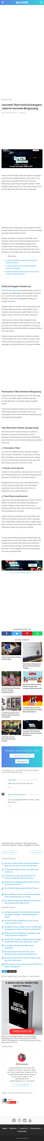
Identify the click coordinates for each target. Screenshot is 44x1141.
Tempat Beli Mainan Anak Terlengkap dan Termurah (21, 871)
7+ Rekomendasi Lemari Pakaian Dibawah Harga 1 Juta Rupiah (21, 267)
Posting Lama (36, 852)
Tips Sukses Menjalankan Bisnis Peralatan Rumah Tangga (32, 666)
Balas (9, 787)
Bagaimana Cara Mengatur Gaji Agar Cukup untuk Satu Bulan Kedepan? (22, 934)
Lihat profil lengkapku (22, 1085)
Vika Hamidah (23, 1064)
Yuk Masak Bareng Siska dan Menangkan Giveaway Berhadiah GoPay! (32, 710)
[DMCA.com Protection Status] (9, 972)
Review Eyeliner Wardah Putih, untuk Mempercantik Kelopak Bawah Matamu (20, 953)
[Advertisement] (22, 22)
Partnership (22, 1131)
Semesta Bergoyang (10, 290)
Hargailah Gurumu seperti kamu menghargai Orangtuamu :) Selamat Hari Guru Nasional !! (23, 928)
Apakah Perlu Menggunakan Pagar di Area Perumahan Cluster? (21, 883)
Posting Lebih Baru (9, 852)
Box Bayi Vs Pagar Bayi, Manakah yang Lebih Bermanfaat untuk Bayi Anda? (22, 902)
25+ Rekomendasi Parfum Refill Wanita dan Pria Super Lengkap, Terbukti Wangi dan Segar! (22, 914)
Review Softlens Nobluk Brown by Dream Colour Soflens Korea (21, 922)
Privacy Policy (35, 1128)
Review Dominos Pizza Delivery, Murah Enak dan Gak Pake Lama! (22, 959)
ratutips (22, 2)
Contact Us (23, 1128)
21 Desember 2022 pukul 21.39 (27, 780)
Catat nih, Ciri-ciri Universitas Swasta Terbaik (8, 739)
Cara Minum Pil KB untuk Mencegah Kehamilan (18, 947)
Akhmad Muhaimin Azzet (17, 794)
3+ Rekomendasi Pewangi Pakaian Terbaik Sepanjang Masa (21, 261)
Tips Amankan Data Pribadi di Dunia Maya (11, 658)
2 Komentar (22, 113)
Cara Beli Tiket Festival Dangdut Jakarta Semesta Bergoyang (32, 733)
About (5, 1128)
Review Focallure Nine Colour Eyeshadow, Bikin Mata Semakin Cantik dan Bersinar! (21, 864)
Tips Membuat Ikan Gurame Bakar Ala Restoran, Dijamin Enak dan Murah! (20, 877)
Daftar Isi (13, 1128)
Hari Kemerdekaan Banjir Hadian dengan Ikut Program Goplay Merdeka (22, 273)
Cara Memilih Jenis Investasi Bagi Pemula (21, 888)
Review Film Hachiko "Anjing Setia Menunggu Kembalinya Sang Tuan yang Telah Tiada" (22, 940)
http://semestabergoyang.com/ (22, 573)
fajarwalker (12, 780)
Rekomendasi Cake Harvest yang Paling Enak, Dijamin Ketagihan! (23, 965)
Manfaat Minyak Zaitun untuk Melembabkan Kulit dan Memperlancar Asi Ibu (22, 895)
